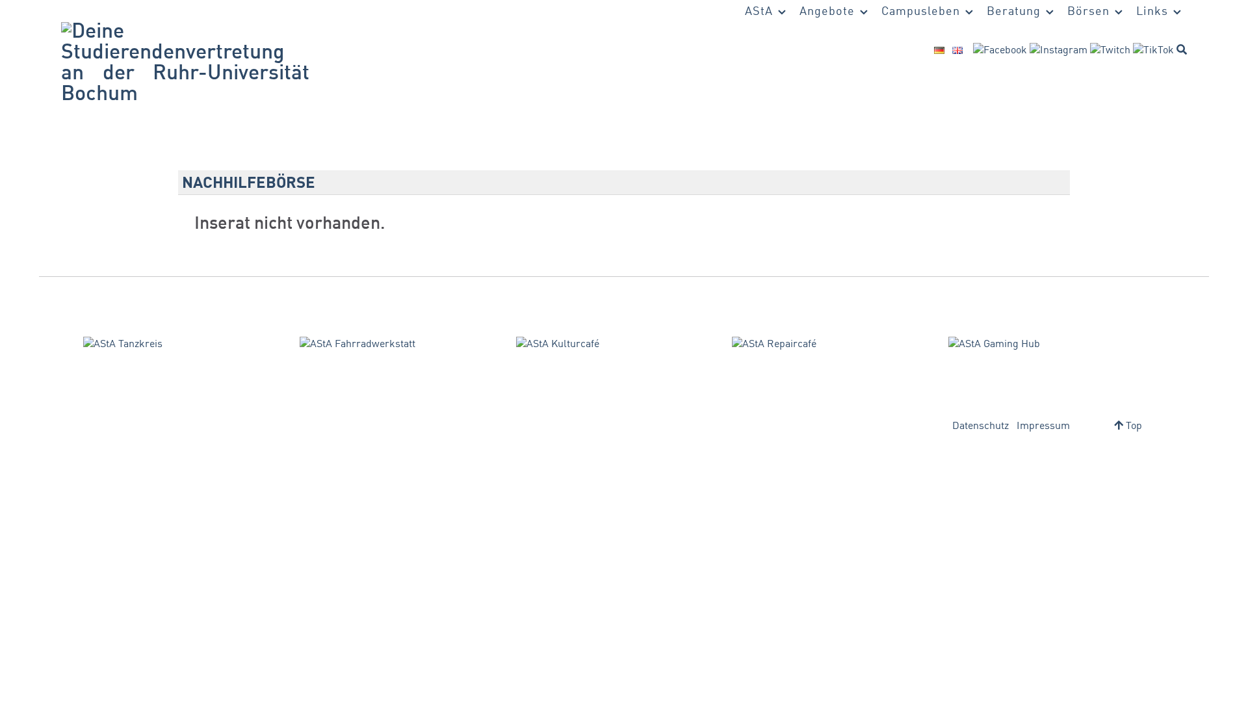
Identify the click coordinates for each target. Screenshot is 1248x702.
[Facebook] (1000, 51)
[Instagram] (1058, 51)
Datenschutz (980, 426)
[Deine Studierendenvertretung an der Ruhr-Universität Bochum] (185, 63)
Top (1132, 426)
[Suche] (1181, 49)
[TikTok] (1153, 51)
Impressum (1043, 426)
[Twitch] (1110, 51)
